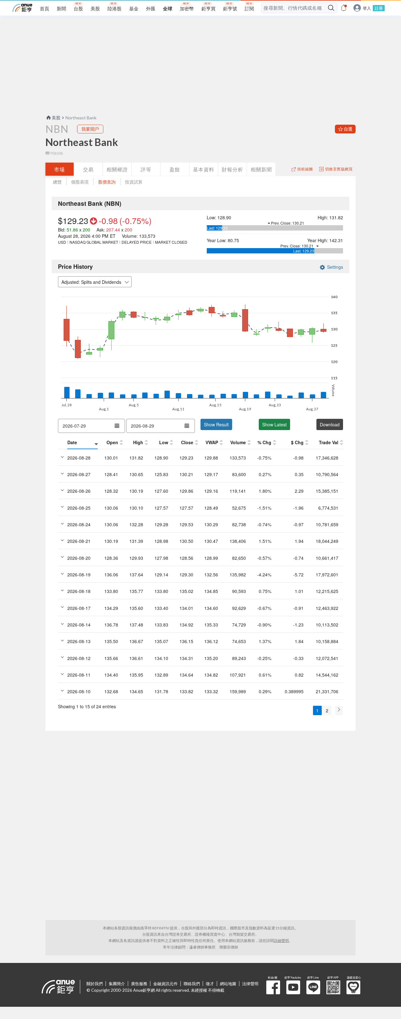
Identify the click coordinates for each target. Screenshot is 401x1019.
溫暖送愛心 (353, 987)
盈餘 (174, 169)
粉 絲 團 (273, 987)
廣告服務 (139, 983)
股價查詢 (107, 182)
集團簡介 (117, 983)
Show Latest (274, 424)
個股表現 (80, 182)
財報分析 (232, 169)
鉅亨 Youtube (293, 987)
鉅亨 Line (313, 987)
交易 (88, 169)
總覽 (57, 182)
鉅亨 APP (333, 987)
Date (72, 442)
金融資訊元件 (165, 983)
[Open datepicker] (117, 425)
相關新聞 (261, 169)
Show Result (216, 424)
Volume (238, 442)
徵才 (210, 983)
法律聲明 (250, 983)
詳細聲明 (281, 940)
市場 (59, 169)
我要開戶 (90, 129)
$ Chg (297, 442)
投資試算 (134, 182)
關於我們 (94, 983)
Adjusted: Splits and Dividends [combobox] (91, 282)
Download (330, 424)
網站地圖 (228, 983)
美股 (56, 117)
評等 (146, 169)
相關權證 (117, 169)
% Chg (264, 442)
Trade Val (328, 442)
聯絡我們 (192, 983)
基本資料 (203, 169)
